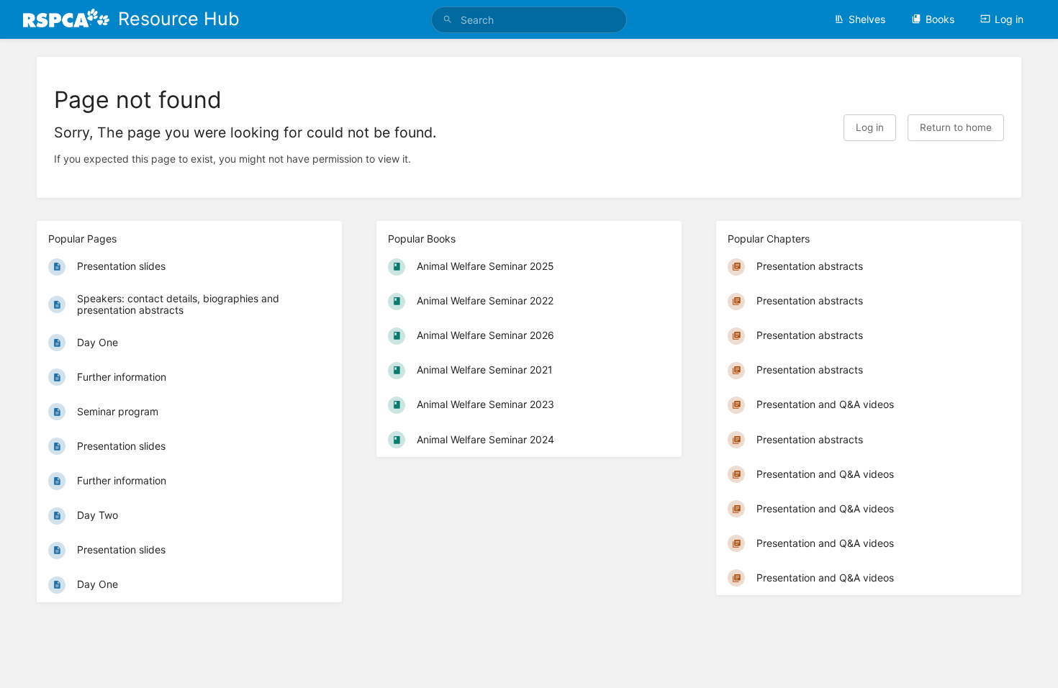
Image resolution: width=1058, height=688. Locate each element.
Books (940, 19)
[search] (529, 19)
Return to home (956, 127)
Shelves (867, 19)
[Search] (448, 20)
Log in (1009, 19)
